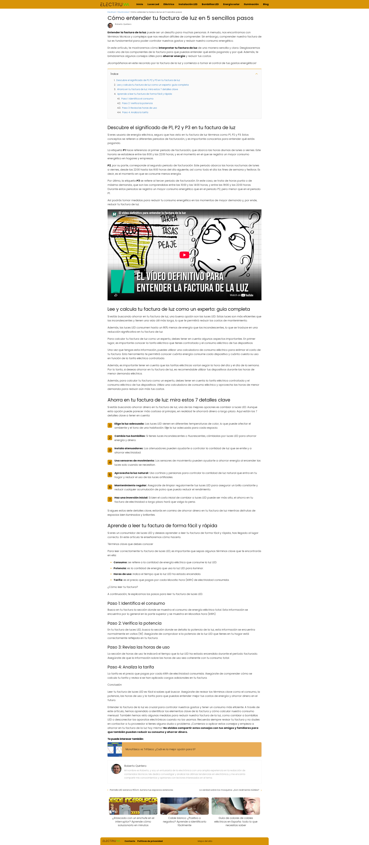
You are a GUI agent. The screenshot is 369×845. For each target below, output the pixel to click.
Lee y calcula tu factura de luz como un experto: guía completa (153, 84)
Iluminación (251, 4)
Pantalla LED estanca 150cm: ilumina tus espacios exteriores (141, 789)
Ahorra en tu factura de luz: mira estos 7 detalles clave (147, 89)
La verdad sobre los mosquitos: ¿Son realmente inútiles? (229, 789)
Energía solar (231, 4)
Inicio (139, 4)
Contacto (130, 841)
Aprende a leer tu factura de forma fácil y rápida (144, 94)
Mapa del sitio (205, 841)
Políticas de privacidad (150, 841)
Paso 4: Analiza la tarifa (135, 112)
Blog (266, 4)
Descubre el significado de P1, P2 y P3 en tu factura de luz (148, 80)
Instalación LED (188, 4)
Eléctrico (168, 4)
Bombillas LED (210, 4)
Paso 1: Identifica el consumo (137, 98)
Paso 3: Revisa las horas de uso (139, 108)
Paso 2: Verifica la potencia (137, 103)
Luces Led (153, 4)
